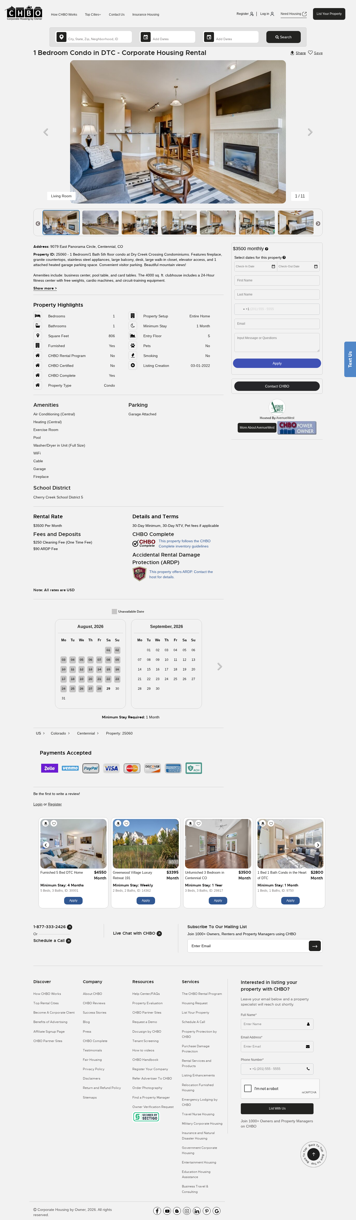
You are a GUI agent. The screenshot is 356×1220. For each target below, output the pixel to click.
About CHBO (92, 994)
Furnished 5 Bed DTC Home (61, 872)
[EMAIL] (315, 946)
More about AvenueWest (257, 427)
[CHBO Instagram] (187, 1211)
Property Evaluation (147, 1003)
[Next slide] (318, 845)
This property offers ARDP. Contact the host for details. (181, 574)
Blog (86, 1022)
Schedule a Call (49, 940)
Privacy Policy (94, 1069)
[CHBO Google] (216, 1211)
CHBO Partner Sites (47, 1041)
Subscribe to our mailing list (217, 926)
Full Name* (249, 1015)
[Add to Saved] (54, 823)
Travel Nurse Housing (198, 1114)
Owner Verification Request (153, 1107)
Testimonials (92, 1050)
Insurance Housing (145, 14)
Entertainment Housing (199, 1162)
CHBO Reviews (94, 1003)
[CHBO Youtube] (167, 1211)
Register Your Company (150, 1069)
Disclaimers (91, 1078)
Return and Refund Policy (102, 1088)
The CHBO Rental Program (202, 994)
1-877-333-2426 (50, 926)
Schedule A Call (193, 1022)
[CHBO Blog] (177, 1211)
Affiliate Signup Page (49, 1032)
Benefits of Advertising (50, 1022)
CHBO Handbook (145, 1060)
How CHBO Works (64, 14)
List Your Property (329, 14)
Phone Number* (252, 1060)
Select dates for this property (258, 257)
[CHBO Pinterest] (207, 1211)
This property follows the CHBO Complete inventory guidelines (185, 543)
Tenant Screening (145, 1041)
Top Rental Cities (46, 1003)
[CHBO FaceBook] (157, 1211)
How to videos (143, 1050)
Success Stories (94, 1012)
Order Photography (147, 1088)
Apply (277, 363)
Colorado (59, 733)
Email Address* (251, 1037)
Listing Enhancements (198, 1075)
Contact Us (117, 14)
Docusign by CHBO (146, 1032)
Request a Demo (144, 1022)
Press (87, 1032)
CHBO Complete (95, 1041)
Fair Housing (92, 1060)
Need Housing (291, 14)
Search (285, 37)
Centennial (86, 733)
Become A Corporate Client (54, 1012)
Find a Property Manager (151, 1097)
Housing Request (194, 1003)
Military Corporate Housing (202, 1124)
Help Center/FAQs (146, 994)
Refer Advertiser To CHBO (152, 1078)
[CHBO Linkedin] (197, 1211)
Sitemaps (90, 1097)
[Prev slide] (46, 845)
